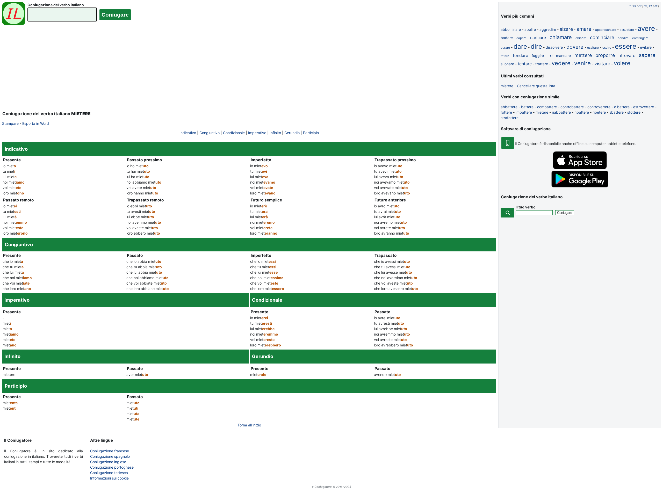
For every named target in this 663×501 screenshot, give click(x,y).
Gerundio (292, 132)
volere (622, 63)
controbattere (572, 107)
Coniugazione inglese (108, 462)
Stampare (10, 123)
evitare (646, 47)
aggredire (547, 29)
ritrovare (626, 55)
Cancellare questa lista (536, 86)
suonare (507, 64)
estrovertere (643, 107)
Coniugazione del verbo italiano (55, 5)
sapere (647, 55)
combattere (547, 107)
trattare (541, 64)
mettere (583, 55)
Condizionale (234, 132)
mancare (563, 55)
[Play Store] (579, 186)
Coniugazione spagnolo (110, 456)
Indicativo (187, 132)
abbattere (509, 107)
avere (646, 28)
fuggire (538, 55)
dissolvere (554, 47)
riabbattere (561, 112)
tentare (525, 63)
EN (640, 6)
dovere (574, 47)
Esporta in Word (35, 123)
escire (606, 47)
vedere (561, 63)
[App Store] (579, 168)
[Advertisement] (249, 70)
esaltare (593, 47)
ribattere (581, 112)
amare (584, 29)
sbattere (616, 112)
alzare (566, 29)
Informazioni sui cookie (109, 478)
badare (507, 37)
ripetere (599, 112)
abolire (530, 29)
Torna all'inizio (249, 425)
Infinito (275, 132)
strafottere (509, 117)
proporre (605, 55)
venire (582, 63)
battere (527, 107)
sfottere (633, 112)
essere (625, 46)
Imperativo (257, 132)
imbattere (524, 112)
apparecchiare (605, 30)
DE (655, 6)
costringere (640, 38)
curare (505, 47)
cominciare (602, 37)
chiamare (561, 37)
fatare (505, 56)
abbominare (511, 29)
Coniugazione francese (109, 451)
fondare (520, 55)
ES (645, 6)
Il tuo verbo (526, 207)
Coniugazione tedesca (109, 472)
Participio (311, 132)
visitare (602, 63)
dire (536, 46)
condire (623, 38)
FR (634, 6)
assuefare (627, 30)
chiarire (580, 38)
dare (520, 46)
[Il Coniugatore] (13, 14)
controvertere (598, 107)
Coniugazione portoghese (112, 467)
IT (630, 6)
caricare (538, 37)
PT (650, 6)
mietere (507, 86)
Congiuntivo (209, 132)
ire (549, 55)
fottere (506, 112)
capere (521, 38)
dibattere (622, 107)
